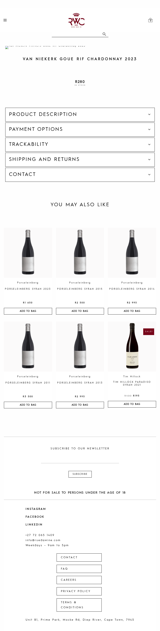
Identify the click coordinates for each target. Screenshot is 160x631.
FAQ (64, 568)
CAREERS (69, 580)
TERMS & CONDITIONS (72, 605)
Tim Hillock (132, 377)
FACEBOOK (35, 516)
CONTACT (69, 557)
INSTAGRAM (36, 509)
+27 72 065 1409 (40, 535)
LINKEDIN (34, 524)
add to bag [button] (28, 311)
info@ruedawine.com (43, 540)
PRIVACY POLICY (76, 591)
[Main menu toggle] (5, 20)
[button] (80, 115)
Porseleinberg (28, 283)
